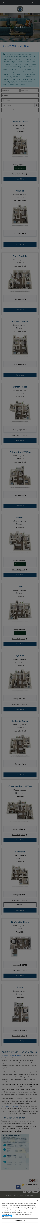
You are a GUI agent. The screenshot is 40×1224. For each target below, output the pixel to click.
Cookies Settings (20, 1220)
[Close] (38, 1200)
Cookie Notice (7, 1216)
